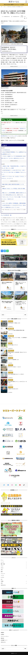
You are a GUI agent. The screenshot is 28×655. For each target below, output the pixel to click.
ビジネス (2, 577)
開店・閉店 (3, 563)
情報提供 (2, 632)
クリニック (3, 573)
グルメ (2, 565)
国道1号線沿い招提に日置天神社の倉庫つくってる (13, 184)
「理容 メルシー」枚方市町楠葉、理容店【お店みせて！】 (13, 192)
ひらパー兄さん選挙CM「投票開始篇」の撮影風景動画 (14, 203)
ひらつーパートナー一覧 (5, 502)
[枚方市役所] (14, 77)
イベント (2, 575)
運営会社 (2, 638)
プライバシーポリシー (5, 636)
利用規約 (2, 634)
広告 (2, 583)
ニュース (2, 562)
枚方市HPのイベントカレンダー (9, 136)
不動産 (2, 581)
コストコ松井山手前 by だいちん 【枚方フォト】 (12, 195)
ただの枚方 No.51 (6, 150)
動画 (2, 571)
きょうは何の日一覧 (6, 215)
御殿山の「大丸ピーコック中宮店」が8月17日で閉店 (13, 188)
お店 (2, 569)
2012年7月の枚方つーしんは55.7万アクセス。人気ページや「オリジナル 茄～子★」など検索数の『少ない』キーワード (13, 172)
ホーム (2, 560)
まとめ (2, 567)
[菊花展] (14, 33)
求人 (2, 579)
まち (26, 18)
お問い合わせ (3, 585)
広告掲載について (4, 640)
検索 (25, 314)
